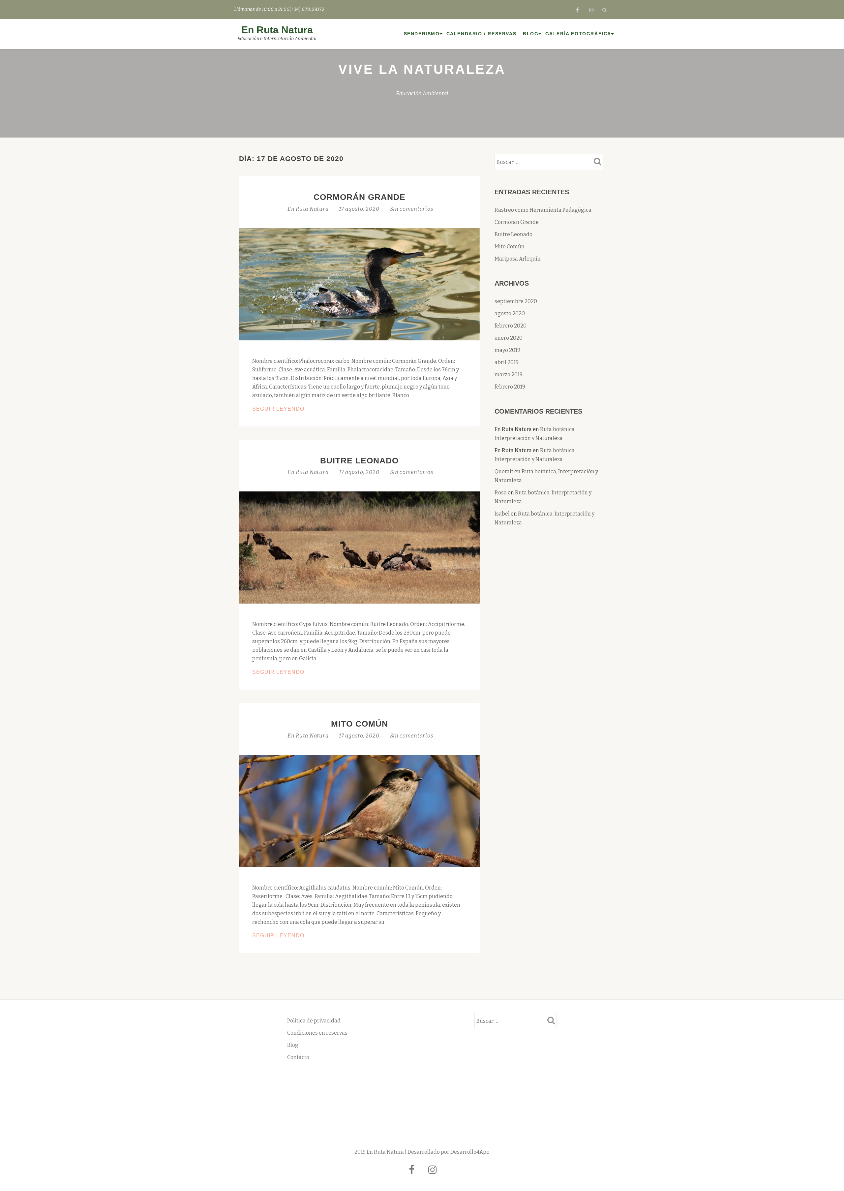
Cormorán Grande (360, 197)
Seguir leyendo (295, 409)
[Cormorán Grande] (359, 284)
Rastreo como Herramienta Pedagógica (543, 210)
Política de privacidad (314, 1021)
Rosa (501, 492)
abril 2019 (507, 362)
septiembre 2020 (516, 301)
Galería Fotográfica (578, 33)
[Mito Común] (359, 810)
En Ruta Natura (277, 29)
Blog (292, 1045)
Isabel (502, 514)
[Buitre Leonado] (359, 547)
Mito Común (359, 723)
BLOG (530, 33)
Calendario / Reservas (481, 33)
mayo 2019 (507, 350)
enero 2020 (509, 338)
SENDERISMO (422, 33)
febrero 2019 (510, 387)
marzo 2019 (509, 374)
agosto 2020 (510, 313)
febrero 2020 (511, 326)
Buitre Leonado (359, 460)
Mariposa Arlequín (518, 259)
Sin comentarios (411, 209)
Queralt (504, 471)
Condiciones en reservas (317, 1033)
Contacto (298, 1057)
